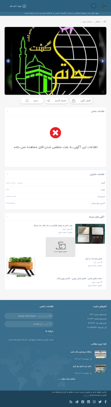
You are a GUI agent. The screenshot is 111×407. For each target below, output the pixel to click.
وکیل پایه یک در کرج (94, 258)
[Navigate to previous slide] (103, 61)
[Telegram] (76, 401)
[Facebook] (105, 401)
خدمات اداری (87, 21)
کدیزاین (87, 395)
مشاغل (98, 21)
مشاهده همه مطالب (67, 378)
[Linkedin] (88, 401)
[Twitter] (100, 401)
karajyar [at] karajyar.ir (27, 316)
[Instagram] (94, 401)
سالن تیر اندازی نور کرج (82, 366)
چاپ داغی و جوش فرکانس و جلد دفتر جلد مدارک (52, 225)
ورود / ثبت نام (15, 6)
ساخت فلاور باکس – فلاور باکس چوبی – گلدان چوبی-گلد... (79, 278)
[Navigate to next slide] (8, 61)
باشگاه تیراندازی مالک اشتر (81, 351)
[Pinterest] (82, 401)
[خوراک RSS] (71, 401)
